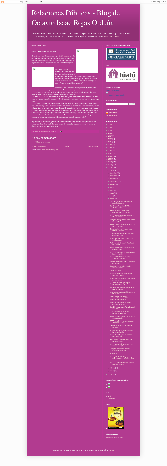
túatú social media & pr (113, 90)
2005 (110, 170)
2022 (110, 127)
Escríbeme (111, 399)
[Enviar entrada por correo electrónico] (60, 131)
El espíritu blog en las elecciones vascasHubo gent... (121, 202)
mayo (112, 193)
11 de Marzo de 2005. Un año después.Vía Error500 (119, 312)
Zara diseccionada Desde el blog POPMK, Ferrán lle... (121, 230)
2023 (110, 124)
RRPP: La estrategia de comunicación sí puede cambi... (122, 253)
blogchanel (113, 353)
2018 (110, 133)
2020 (110, 130)
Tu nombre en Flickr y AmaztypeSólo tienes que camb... (122, 234)
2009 (110, 159)
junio (112, 190)
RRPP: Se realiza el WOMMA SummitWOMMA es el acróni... (121, 211)
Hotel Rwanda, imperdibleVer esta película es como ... (121, 340)
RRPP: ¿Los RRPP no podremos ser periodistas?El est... (122, 322)
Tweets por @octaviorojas (114, 437)
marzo (112, 199)
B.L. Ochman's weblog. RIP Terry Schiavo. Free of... (120, 207)
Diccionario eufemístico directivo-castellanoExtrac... (121, 267)
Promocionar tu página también (115, 95)
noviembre (113, 176)
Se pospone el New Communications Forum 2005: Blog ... (122, 288)
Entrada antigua (93, 146)
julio (111, 187)
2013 (110, 147)
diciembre (113, 173)
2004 (110, 374)
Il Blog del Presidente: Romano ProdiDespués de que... (120, 349)
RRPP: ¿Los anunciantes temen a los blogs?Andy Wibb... (122, 225)
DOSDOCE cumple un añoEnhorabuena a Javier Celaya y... (122, 358)
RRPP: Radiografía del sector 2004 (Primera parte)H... (121, 345)
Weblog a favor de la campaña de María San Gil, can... (121, 274)
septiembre (114, 181)
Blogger (111, 450)
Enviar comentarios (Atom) (50, 150)
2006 (110, 167)
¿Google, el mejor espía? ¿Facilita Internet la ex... (121, 326)
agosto (112, 184)
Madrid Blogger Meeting (118, 299)
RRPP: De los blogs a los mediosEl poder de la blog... (121, 335)
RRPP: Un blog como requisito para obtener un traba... (122, 216)
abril (111, 196)
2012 (110, 150)
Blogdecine (65, 56)
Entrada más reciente (39, 146)
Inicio (67, 146)
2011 (110, 153)
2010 (110, 156)
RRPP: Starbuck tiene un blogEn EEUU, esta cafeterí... (120, 257)
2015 (110, 142)
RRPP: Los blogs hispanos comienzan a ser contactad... (122, 317)
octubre (112, 179)
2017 (110, 136)
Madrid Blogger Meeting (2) (119, 297)
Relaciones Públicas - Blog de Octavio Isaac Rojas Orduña (76, 17)
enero (112, 371)
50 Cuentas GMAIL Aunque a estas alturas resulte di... (121, 331)
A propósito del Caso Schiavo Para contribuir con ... (121, 239)
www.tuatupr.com (111, 36)
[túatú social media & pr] (107, 93)
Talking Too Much (115, 271)
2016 (110, 139)
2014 (110, 145)
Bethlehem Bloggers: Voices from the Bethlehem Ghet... (122, 248)
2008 (110, 162)
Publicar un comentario (42, 142)
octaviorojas (113, 112)
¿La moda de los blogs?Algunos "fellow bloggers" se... (120, 283)
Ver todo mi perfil (111, 116)
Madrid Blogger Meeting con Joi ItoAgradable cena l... (120, 303)
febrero (112, 368)
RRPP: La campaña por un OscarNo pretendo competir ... (122, 363)
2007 (110, 165)
